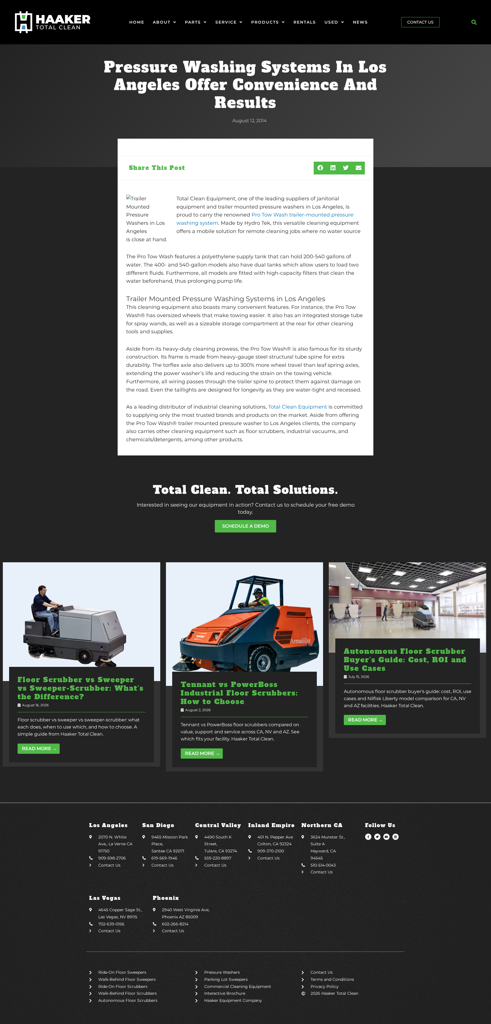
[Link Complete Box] (81, 664)
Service (226, 22)
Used (331, 22)
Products (265, 22)
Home (136, 22)
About (161, 22)
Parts (193, 22)
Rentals (305, 22)
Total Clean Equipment (297, 407)
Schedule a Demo (245, 526)
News (360, 22)
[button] (474, 22)
